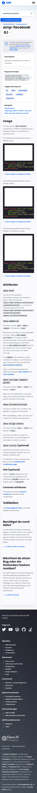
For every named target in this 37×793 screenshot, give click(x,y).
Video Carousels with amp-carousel (17, 113)
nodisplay (19, 94)
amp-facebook (9, 108)
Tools (7, 674)
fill (7, 90)
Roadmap (8, 688)
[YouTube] (11, 629)
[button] (33, 2)
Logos (7, 726)
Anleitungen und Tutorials (14, 664)
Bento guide (13, 50)
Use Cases (8, 647)
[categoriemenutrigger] (10, 20)
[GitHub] (24, 629)
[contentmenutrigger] (17, 13)
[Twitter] (4, 629)
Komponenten (21, 24)
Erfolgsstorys (9, 650)
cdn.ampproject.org (25, 784)
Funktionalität (10, 653)
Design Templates (11, 672)
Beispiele (8, 669)
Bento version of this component (19, 47)
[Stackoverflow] (30, 629)
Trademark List (10, 704)
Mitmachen (9, 685)
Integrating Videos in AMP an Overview (18, 111)
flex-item (9, 94)
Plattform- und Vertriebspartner (15, 683)
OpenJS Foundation (10, 754)
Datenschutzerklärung (18, 746)
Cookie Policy (6, 749)
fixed (13, 90)
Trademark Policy (11, 702)
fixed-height (23, 90)
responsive (10, 98)
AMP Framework (10, 645)
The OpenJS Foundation (13, 696)
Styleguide (8, 724)
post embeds (24, 372)
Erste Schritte (9, 661)
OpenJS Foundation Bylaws (13, 699)
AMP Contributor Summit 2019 (15, 715)
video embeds (8, 374)
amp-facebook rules (14, 508)
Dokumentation (8, 24)
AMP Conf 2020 (10, 713)
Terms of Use (6, 746)
